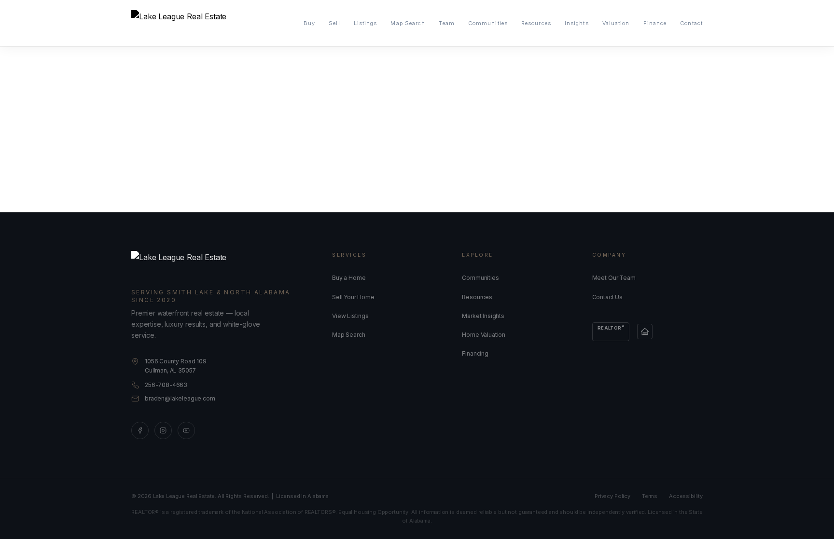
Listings (365, 23)
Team (446, 23)
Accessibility (686, 496)
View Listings (350, 315)
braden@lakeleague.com (180, 398)
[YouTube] (186, 430)
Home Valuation (483, 334)
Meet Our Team (614, 277)
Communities (488, 23)
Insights (577, 23)
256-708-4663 (166, 384)
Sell (334, 23)
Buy (309, 23)
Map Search (407, 23)
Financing (475, 353)
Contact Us (607, 297)
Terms (649, 496)
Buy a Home (348, 277)
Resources (536, 23)
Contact (691, 23)
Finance (655, 23)
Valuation (616, 23)
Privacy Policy (612, 496)
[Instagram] (163, 430)
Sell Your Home (353, 297)
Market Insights (483, 315)
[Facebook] (140, 430)
